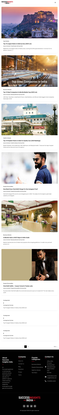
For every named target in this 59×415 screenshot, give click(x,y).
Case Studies (6, 41)
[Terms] (19, 375)
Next (56, 346)
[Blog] (19, 367)
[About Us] (20, 361)
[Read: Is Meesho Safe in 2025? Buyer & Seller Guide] (29, 216)
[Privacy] (20, 372)
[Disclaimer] (21, 369)
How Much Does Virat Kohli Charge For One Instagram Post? (20, 189)
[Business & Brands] (36, 364)
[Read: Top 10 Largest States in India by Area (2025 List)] (29, 22)
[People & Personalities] (37, 367)
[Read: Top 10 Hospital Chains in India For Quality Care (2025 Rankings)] (29, 119)
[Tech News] (34, 373)
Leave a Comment (6, 46)
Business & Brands (7, 89)
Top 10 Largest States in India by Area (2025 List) (17, 43)
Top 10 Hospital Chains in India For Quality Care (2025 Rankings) (21, 140)
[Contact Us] (21, 364)
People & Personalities (8, 186)
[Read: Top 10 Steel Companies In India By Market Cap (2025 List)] (29, 71)
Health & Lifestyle (7, 138)
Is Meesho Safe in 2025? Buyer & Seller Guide (16, 237)
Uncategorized (6, 300)
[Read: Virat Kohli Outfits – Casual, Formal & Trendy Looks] (29, 264)
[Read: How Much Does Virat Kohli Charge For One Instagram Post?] (29, 168)
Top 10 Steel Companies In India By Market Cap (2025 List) (20, 92)
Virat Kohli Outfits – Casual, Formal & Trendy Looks (18, 286)
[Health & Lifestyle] (36, 370)
